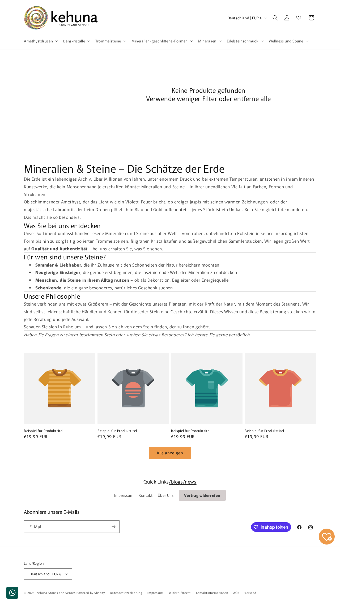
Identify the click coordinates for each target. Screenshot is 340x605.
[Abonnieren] (113, 526)
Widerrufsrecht (180, 592)
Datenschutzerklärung (126, 592)
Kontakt (145, 495)
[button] (40, 40)
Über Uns (166, 495)
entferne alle (252, 98)
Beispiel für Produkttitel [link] (43, 431)
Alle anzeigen (170, 452)
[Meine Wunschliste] (298, 18)
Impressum (123, 495)
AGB (236, 592)
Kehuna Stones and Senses (56, 592)
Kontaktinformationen (212, 592)
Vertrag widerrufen (202, 495)
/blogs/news (183, 481)
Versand (250, 592)
